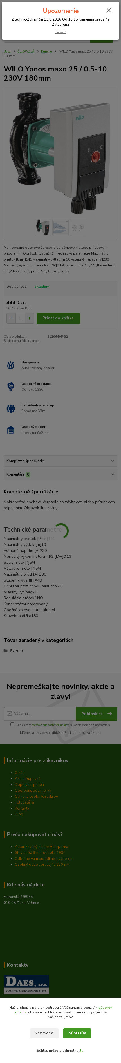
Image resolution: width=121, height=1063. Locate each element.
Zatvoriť (60, 32)
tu (81, 1050)
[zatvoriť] (108, 11)
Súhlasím (77, 1033)
